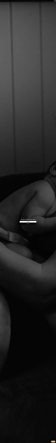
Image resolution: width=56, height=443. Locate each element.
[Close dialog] (55, 1)
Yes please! (28, 221)
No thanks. (28, 223)
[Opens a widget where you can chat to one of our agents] (53, 442)
